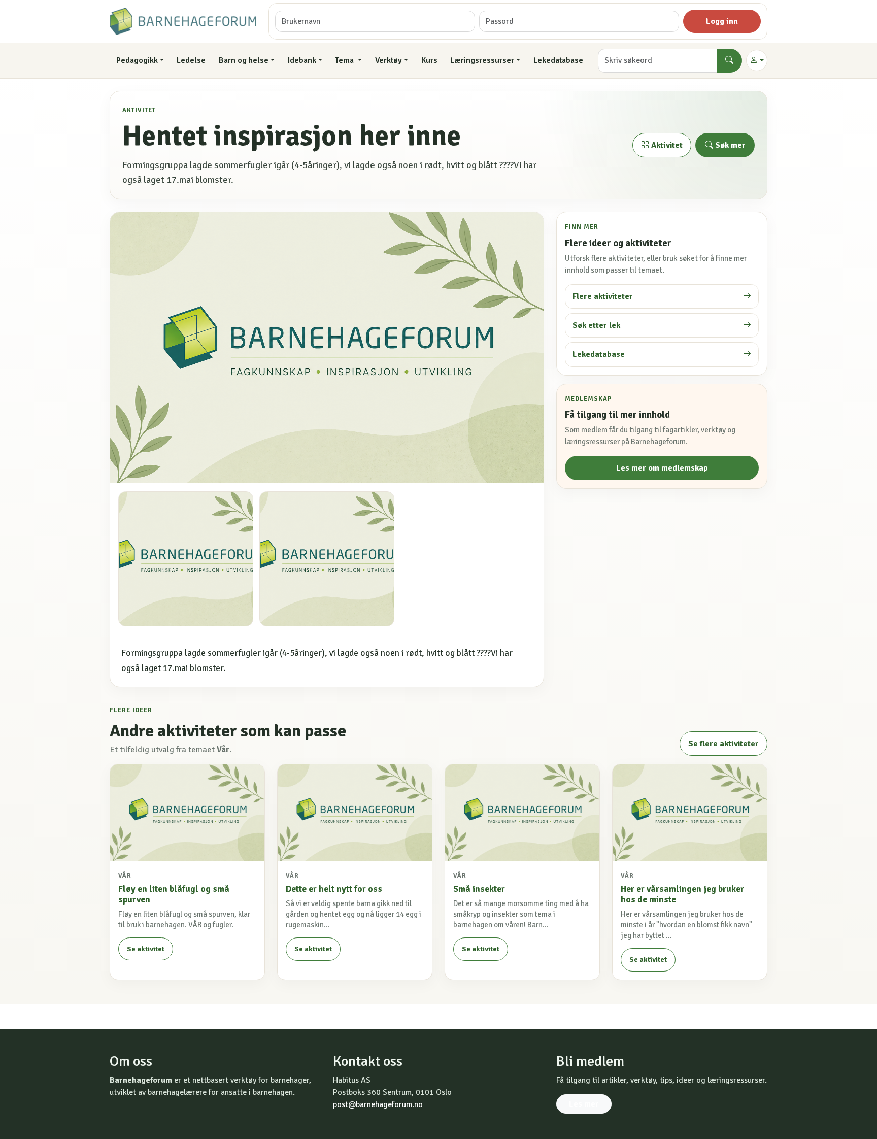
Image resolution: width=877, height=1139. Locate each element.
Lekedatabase (558, 60)
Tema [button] (345, 60)
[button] (756, 60)
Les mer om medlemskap (662, 468)
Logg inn (722, 21)
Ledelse (191, 60)
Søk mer (729, 145)
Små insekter (479, 888)
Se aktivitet (145, 949)
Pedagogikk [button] (137, 60)
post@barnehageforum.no (378, 1104)
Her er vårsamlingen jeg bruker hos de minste (682, 894)
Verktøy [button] (388, 60)
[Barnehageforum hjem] (183, 21)
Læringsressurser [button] (482, 60)
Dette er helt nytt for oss (334, 888)
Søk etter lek (596, 325)
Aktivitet (666, 145)
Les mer (584, 1104)
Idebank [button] (302, 60)
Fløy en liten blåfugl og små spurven (173, 894)
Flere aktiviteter (602, 296)
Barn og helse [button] (243, 60)
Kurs (429, 60)
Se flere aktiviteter (723, 744)
